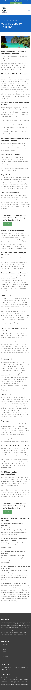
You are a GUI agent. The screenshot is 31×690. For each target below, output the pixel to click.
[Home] (4, 9)
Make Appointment (16, 3)
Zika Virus (5, 659)
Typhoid (4, 654)
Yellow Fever (6, 656)
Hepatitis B (5, 646)
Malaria (4, 649)
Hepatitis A (5, 644)
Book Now (7, 224)
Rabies (4, 651)
